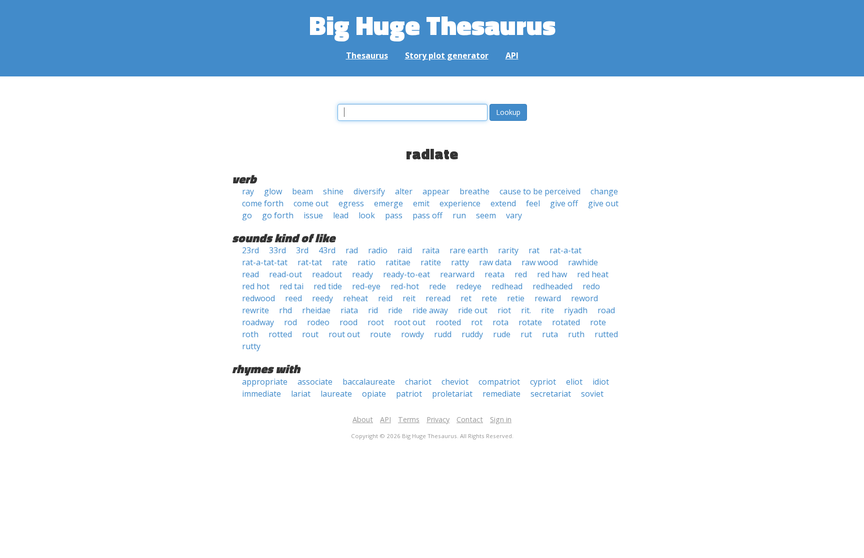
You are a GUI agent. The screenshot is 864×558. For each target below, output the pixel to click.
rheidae (316, 310)
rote (598, 322)
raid (405, 250)
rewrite (255, 310)
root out (410, 322)
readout (327, 274)
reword (584, 298)
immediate (261, 393)
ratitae (398, 262)
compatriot (499, 381)
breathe (475, 191)
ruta (550, 334)
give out (603, 203)
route (380, 334)
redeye (469, 286)
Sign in (501, 419)
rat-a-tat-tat (265, 262)
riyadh (576, 310)
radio (378, 250)
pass (393, 215)
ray (248, 191)
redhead (507, 286)
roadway (258, 322)
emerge (388, 203)
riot (504, 310)
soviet (592, 393)
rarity (508, 250)
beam (302, 191)
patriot (409, 393)
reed (293, 298)
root (376, 322)
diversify (369, 191)
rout (310, 334)
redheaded (552, 286)
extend (503, 203)
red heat (592, 274)
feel (533, 203)
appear (436, 191)
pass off (427, 215)
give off (564, 203)
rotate (530, 322)
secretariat (550, 393)
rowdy (412, 334)
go (247, 215)
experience (460, 203)
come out (311, 203)
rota (500, 322)
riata (349, 310)
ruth (576, 334)
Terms (409, 419)
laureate (336, 393)
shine (333, 191)
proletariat (452, 393)
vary (514, 215)
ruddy (472, 334)
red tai (292, 286)
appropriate (265, 381)
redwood (258, 298)
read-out (285, 274)
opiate (374, 393)
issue (313, 215)
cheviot (455, 381)
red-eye (366, 286)
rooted (448, 322)
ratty (460, 262)
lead (340, 215)
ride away (430, 310)
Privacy (438, 419)
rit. (526, 310)
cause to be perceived (540, 191)
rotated (566, 322)
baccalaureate (368, 381)
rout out (344, 334)
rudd (443, 334)
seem (486, 215)
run (459, 215)
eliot (574, 381)
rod (290, 322)
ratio (367, 262)
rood (349, 322)
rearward (457, 274)
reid (385, 298)
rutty (251, 346)
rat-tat (310, 262)
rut (526, 334)
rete (489, 298)
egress (351, 203)
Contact (469, 419)
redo (591, 286)
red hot (256, 286)
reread (438, 298)
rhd (285, 310)
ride (395, 310)
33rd (277, 250)
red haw (552, 274)
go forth (278, 215)
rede (437, 286)
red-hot (404, 286)
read (250, 274)
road (606, 310)
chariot (418, 381)
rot (476, 322)
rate (340, 262)
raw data (495, 262)
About (362, 419)
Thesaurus (367, 55)
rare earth (469, 250)
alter (403, 191)
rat (534, 250)
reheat (355, 298)
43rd (327, 250)
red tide (328, 286)
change (604, 191)
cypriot (543, 381)
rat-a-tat (566, 250)
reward (547, 298)
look (366, 215)
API (512, 55)
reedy (322, 298)
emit (421, 203)
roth (250, 334)
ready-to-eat (406, 274)
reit (409, 298)
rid (373, 310)
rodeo (318, 322)
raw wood (540, 262)
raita (431, 250)
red (520, 274)
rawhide (583, 262)
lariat (300, 393)
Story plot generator (446, 55)
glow (273, 191)
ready (362, 274)
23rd (250, 250)
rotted (280, 334)
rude (501, 334)
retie (515, 298)
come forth (263, 203)
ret (466, 298)
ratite (430, 262)
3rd (302, 250)
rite (547, 310)
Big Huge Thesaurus (432, 24)
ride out (473, 310)
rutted (606, 334)
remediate (501, 393)
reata (494, 274)
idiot (600, 381)
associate (315, 381)
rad (352, 250)
